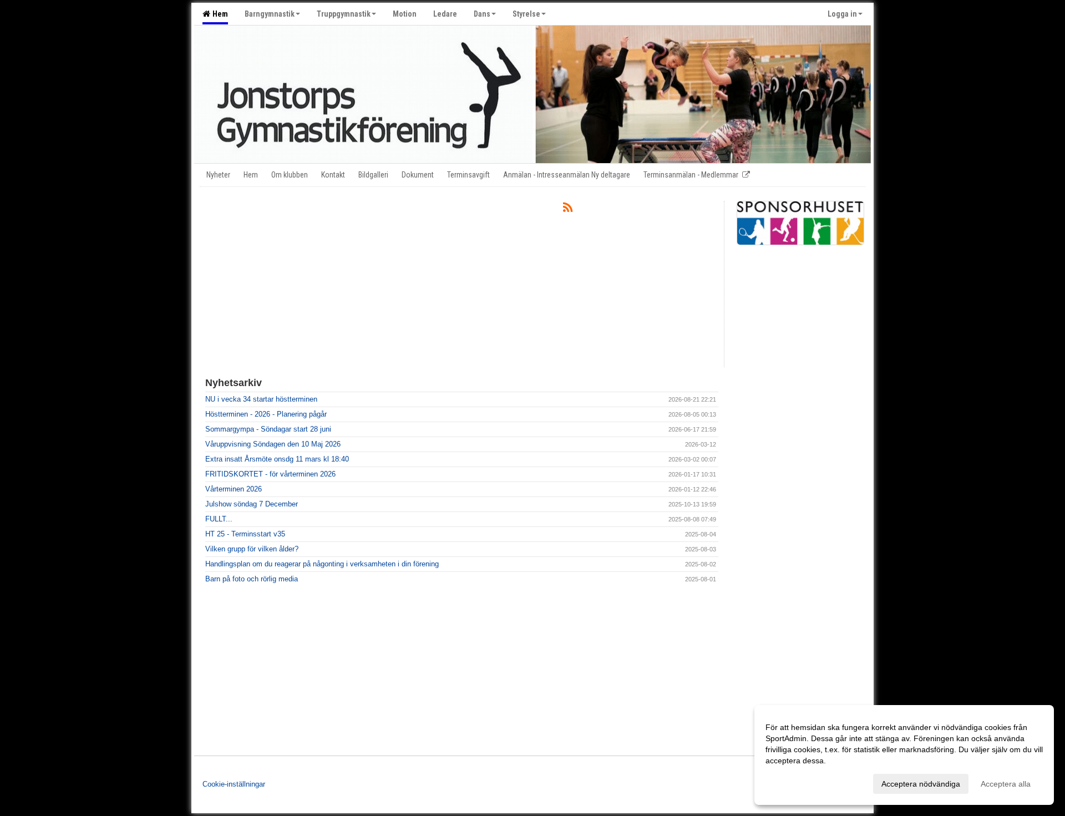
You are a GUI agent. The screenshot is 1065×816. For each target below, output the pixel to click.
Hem (218, 13)
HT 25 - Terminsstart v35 (245, 534)
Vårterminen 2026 (233, 489)
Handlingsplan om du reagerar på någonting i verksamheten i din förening (322, 564)
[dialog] (904, 755)
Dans (482, 13)
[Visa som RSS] (567, 209)
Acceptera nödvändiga (920, 783)
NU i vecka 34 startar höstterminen (261, 399)
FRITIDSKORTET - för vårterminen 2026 (270, 474)
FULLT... (218, 519)
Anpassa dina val (795, 782)
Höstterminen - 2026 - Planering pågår (266, 414)
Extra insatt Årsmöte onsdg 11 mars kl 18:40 (277, 459)
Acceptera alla (1006, 783)
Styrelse (526, 13)
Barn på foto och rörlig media (251, 579)
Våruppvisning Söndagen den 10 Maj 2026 (273, 444)
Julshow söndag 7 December (251, 504)
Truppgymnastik (344, 13)
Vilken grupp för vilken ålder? (251, 549)
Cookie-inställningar (233, 784)
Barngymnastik (270, 13)
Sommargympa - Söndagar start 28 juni (268, 429)
